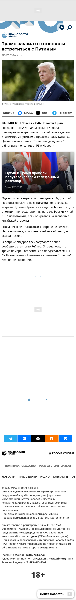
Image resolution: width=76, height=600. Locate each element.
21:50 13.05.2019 (10, 55)
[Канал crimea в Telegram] (10, 438)
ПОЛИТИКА (12, 466)
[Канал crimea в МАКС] (65, 438)
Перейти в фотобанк (35, 104)
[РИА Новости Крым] (14, 35)
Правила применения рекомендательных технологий (35, 518)
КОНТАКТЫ (60, 477)
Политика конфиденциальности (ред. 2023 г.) (30, 514)
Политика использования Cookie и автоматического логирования (34, 509)
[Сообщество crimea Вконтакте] (24, 438)
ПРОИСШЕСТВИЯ (48, 466)
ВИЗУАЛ (66, 466)
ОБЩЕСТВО (28, 466)
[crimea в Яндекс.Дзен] (38, 438)
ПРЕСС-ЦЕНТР (28, 477)
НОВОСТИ (8, 477)
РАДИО (45, 477)
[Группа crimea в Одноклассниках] (52, 438)
